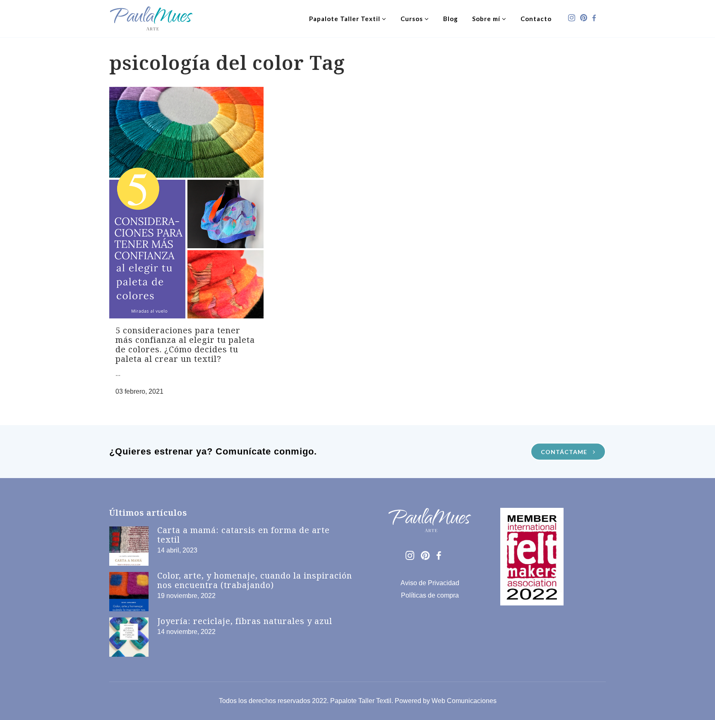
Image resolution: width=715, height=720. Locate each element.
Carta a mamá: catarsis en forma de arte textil (243, 534)
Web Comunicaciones (464, 700)
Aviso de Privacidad (430, 582)
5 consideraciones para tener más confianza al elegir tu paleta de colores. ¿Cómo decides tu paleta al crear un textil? (185, 344)
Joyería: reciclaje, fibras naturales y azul (244, 621)
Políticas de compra (430, 595)
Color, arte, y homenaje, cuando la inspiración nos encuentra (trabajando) (254, 580)
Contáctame (565, 451)
